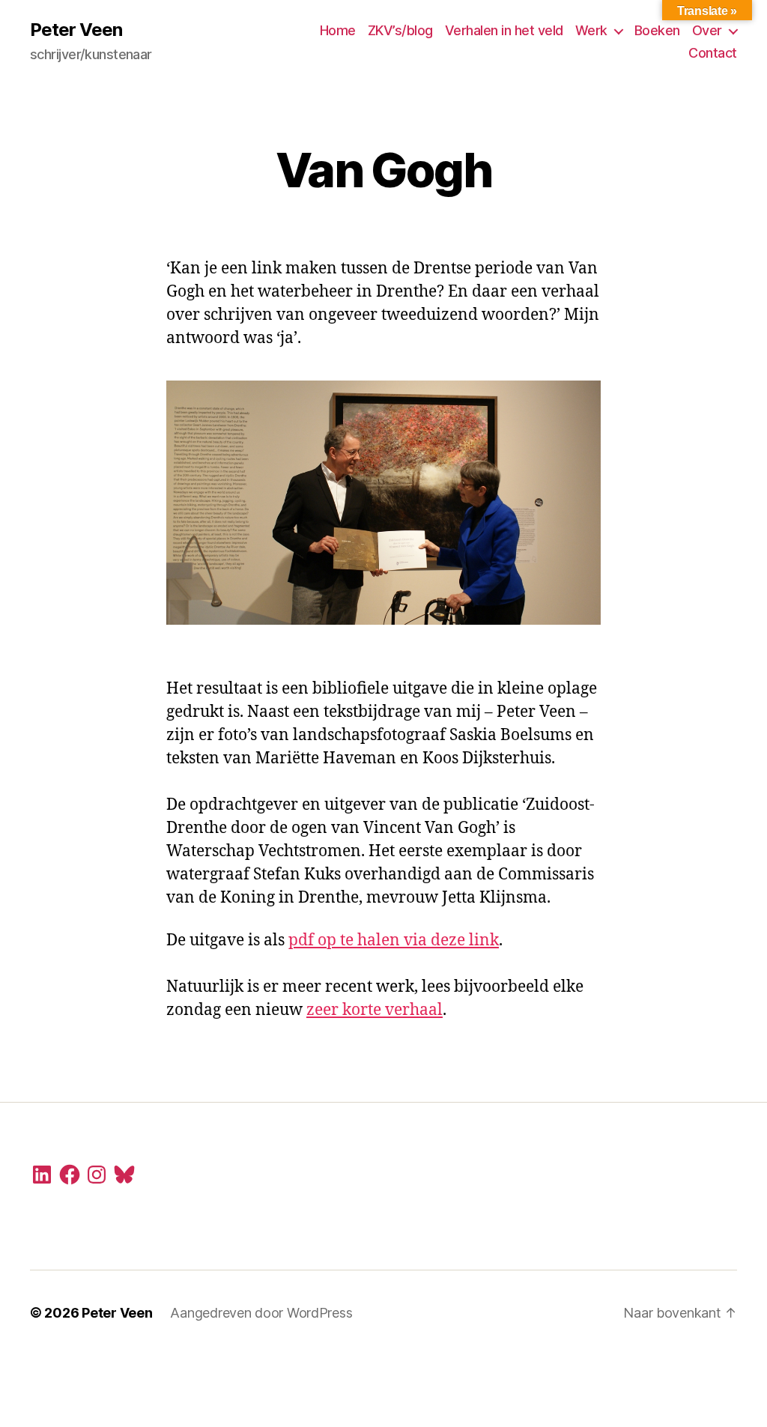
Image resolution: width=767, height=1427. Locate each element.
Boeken (657, 30)
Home (338, 30)
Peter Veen (76, 30)
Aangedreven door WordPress (261, 1313)
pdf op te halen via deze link (393, 940)
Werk (591, 30)
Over (707, 30)
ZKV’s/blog (400, 30)
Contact (712, 53)
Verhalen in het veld (504, 30)
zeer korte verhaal (374, 1010)
